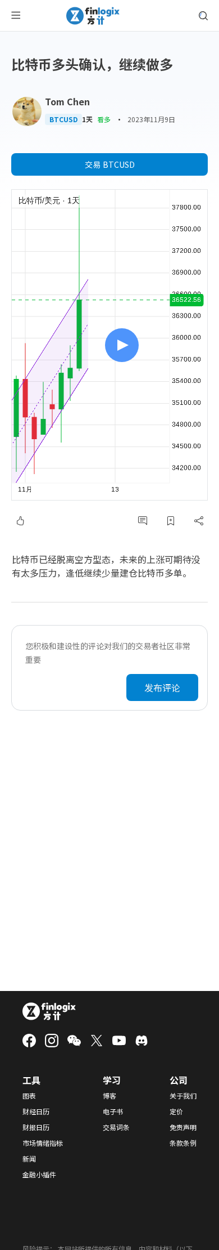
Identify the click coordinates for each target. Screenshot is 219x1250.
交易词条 (116, 1127)
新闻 (29, 1158)
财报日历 (35, 1127)
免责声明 (183, 1127)
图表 (29, 1095)
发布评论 (162, 687)
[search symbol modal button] (203, 16)
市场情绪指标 (42, 1143)
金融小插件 (39, 1174)
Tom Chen (67, 101)
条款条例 (183, 1143)
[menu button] (15, 16)
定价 (176, 1111)
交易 (110, 164)
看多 (104, 119)
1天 (87, 119)
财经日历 (35, 1111)
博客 (109, 1095)
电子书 (113, 1111)
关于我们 (183, 1095)
